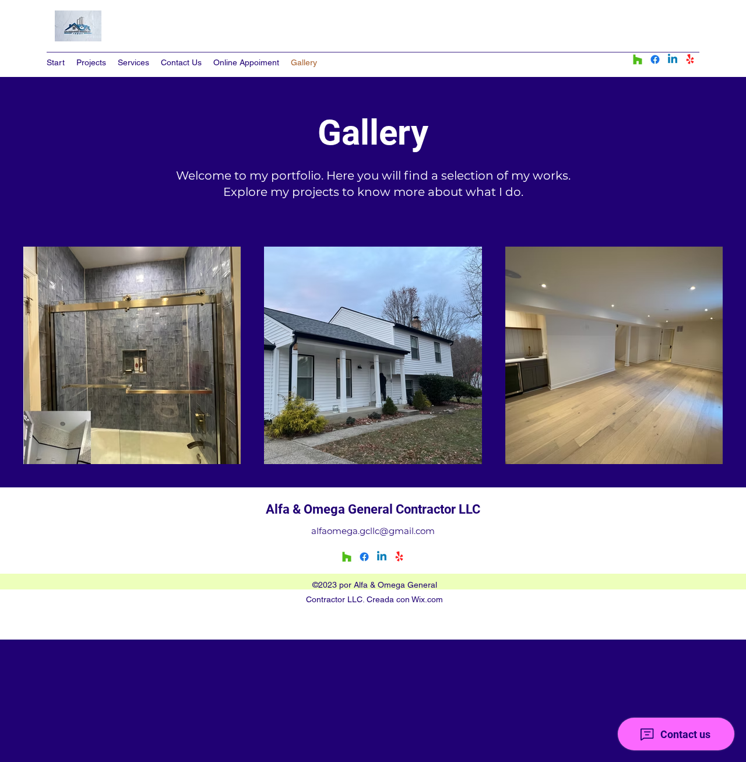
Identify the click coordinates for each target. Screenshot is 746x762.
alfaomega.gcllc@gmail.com (373, 530)
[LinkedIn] (672, 59)
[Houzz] (637, 59)
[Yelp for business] (690, 59)
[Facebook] (655, 59)
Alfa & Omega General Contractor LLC (373, 509)
